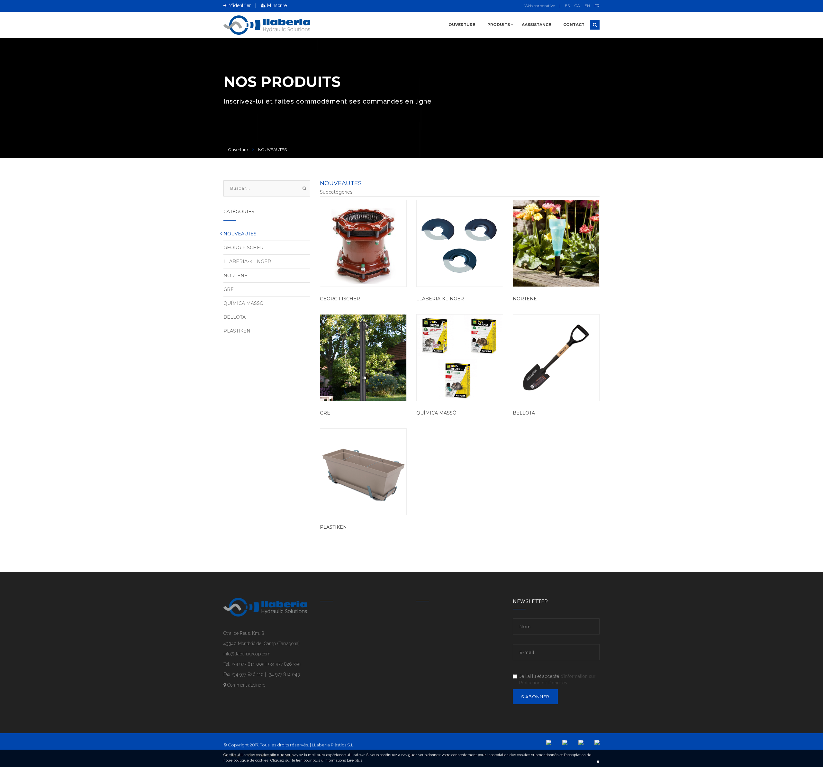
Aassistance (536, 24)
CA (577, 5)
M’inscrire (276, 5)
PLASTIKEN (333, 527)
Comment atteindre (245, 685)
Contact (573, 24)
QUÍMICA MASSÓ (436, 413)
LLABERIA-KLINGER (440, 299)
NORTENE (525, 299)
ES (567, 5)
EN (587, 5)
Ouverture (461, 24)
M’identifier (239, 5)
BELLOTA (524, 413)
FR (597, 5)
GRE (325, 413)
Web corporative (539, 5)
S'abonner (535, 696)
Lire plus (354, 760)
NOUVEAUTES (240, 234)
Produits (499, 24)
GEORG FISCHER (340, 299)
